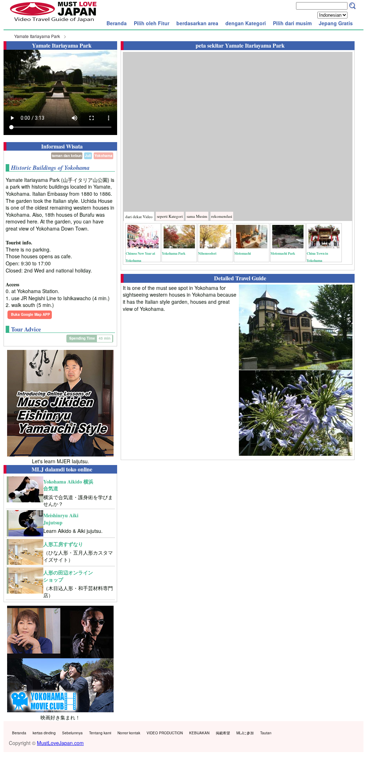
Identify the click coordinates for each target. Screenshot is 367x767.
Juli (88, 155)
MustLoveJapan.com (60, 742)
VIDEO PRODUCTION (165, 732)
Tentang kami (100, 732)
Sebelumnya (72, 732)
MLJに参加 (245, 732)
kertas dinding (44, 732)
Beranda (116, 23)
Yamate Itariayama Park (37, 36)
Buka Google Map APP (30, 314)
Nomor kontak (128, 732)
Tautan (266, 732)
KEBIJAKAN (199, 732)
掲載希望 (223, 732)
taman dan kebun (67, 155)
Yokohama (103, 155)
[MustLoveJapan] (53, 22)
